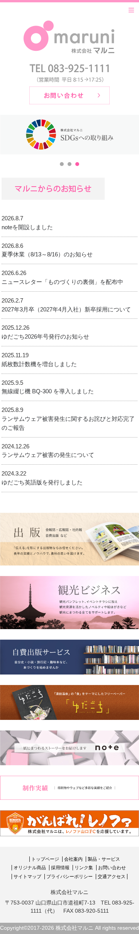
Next (129, 134)
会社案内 (73, 859)
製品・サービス (104, 859)
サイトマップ (27, 876)
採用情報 (60, 867)
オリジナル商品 (30, 867)
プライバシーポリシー (69, 876)
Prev (10, 134)
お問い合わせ (112, 867)
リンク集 (84, 867)
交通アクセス (111, 876)
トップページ (45, 859)
